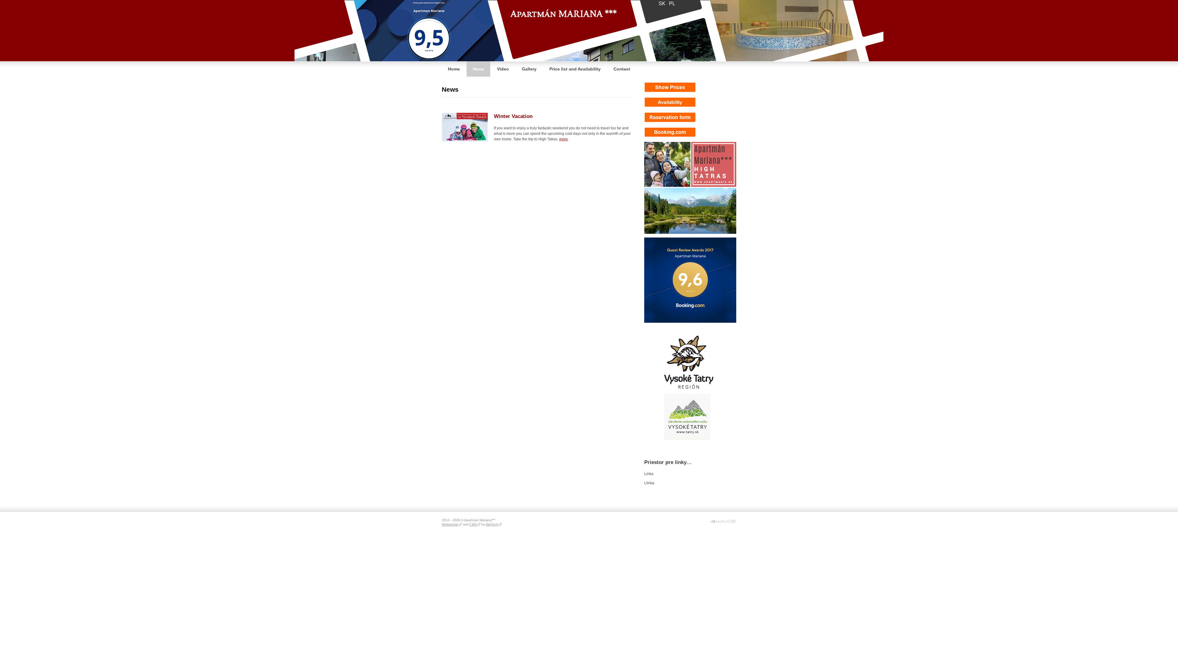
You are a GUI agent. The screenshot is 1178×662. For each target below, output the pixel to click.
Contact (622, 69)
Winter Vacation (513, 116)
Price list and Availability (575, 69)
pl (672, 3)
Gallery (529, 69)
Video (503, 69)
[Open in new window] (723, 522)
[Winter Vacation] (465, 141)
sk (662, 3)
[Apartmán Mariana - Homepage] (563, 8)
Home (454, 69)
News (478, 69)
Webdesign (450, 524)
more (563, 139)
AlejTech (492, 524)
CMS (473, 524)
